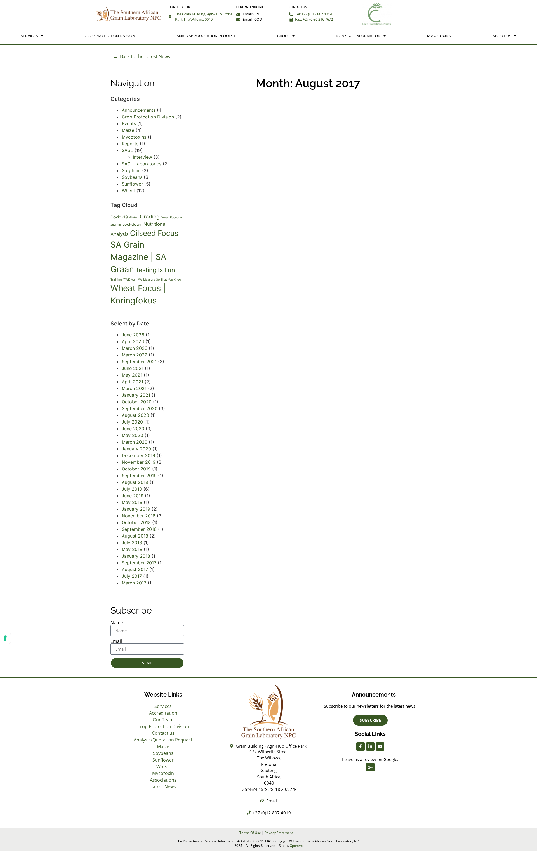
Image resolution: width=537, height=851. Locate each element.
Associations (163, 780)
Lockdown (132, 224)
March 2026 (134, 348)
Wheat (128, 190)
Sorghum (131, 170)
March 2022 (134, 355)
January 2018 (136, 556)
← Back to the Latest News (141, 56)
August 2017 (135, 569)
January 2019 (136, 509)
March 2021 (134, 388)
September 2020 (139, 408)
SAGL (127, 150)
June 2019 (132, 495)
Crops (283, 36)
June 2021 (132, 368)
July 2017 (132, 576)
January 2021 (136, 395)
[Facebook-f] (360, 746)
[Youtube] (380, 746)
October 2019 (136, 469)
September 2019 (139, 475)
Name (116, 623)
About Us (502, 36)
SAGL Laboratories (141, 164)
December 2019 (138, 455)
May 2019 (132, 502)
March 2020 (134, 442)
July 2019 (132, 489)
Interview (142, 157)
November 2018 (139, 516)
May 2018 (132, 549)
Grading (149, 216)
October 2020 (137, 402)
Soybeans (132, 177)
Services (29, 36)
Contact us (163, 733)
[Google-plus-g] (370, 767)
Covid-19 (119, 217)
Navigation (132, 83)
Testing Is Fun (155, 270)
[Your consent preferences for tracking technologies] (5, 638)
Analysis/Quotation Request (205, 36)
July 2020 (132, 422)
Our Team (163, 720)
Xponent (296, 845)
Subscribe (131, 610)
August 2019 (135, 482)
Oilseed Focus (154, 233)
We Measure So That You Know (160, 279)
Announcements (139, 110)
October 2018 (136, 522)
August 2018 (135, 536)
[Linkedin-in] (370, 746)
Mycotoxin (163, 773)
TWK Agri (130, 279)
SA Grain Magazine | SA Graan (138, 257)
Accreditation (163, 713)
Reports (130, 143)
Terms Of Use (250, 832)
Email (116, 641)
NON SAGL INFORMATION (358, 36)
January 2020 (136, 448)
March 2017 (134, 583)
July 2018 (132, 542)
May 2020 (132, 435)
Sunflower (132, 184)
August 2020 (135, 415)
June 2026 (133, 334)
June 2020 (133, 428)
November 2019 (139, 462)
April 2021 (132, 381)
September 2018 (139, 529)
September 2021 (139, 361)
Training (116, 279)
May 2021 (132, 375)
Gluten (133, 217)
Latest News (163, 787)
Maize (128, 130)
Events (129, 123)
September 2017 (139, 562)
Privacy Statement (279, 832)
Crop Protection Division (110, 36)
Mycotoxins (439, 36)
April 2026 (133, 341)
